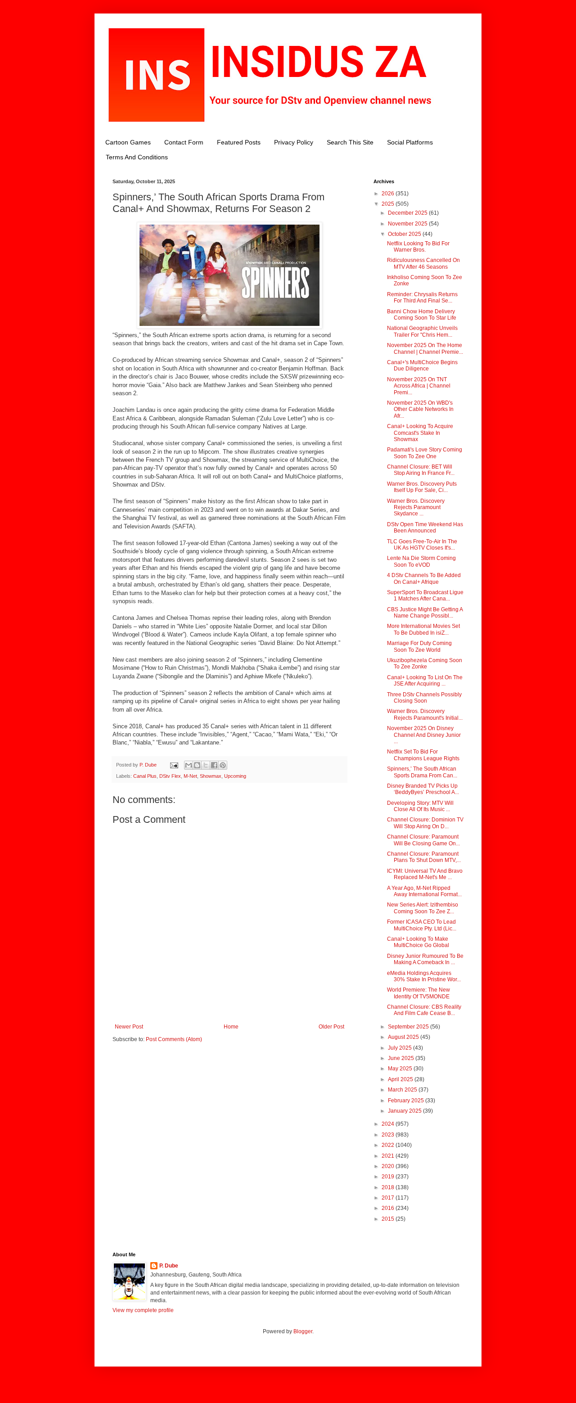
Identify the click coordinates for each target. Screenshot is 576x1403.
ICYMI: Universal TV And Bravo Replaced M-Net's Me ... (425, 874)
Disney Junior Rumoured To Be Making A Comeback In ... (425, 959)
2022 (389, 1145)
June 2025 (401, 1058)
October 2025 (405, 234)
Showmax (210, 776)
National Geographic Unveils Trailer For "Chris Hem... (422, 331)
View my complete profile (143, 1310)
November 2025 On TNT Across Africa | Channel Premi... (418, 386)
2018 (389, 1187)
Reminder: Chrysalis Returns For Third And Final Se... (422, 297)
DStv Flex (170, 776)
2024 (389, 1124)
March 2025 (403, 1090)
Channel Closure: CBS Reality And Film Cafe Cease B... (424, 1010)
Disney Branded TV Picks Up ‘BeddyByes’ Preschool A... (423, 789)
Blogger (302, 1331)
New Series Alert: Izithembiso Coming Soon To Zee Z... (422, 908)
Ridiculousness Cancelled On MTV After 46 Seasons (423, 263)
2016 (389, 1208)
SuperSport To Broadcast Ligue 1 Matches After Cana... (425, 595)
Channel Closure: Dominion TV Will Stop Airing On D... (425, 823)
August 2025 (404, 1037)
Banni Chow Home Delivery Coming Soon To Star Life (421, 314)
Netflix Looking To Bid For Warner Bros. (418, 246)
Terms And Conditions (137, 157)
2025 (389, 204)
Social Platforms (410, 142)
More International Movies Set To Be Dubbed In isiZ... (423, 629)
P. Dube (168, 1266)
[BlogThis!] (197, 765)
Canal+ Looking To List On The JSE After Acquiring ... (425, 680)
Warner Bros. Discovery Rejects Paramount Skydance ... (416, 507)
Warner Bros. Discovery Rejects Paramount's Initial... (425, 714)
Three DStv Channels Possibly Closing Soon (424, 697)
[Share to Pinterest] (222, 765)
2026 (389, 193)
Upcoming (235, 776)
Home (231, 1027)
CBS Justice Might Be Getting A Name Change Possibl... (425, 612)
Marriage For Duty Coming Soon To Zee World (419, 646)
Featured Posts (239, 142)
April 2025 (401, 1079)
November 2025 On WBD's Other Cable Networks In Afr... (420, 409)
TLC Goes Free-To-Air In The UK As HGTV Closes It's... (422, 544)
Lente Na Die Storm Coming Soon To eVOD (421, 561)
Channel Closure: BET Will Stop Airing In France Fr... (420, 470)
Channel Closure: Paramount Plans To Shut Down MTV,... (424, 857)
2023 (389, 1135)
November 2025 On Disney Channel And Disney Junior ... (424, 734)
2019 (389, 1176)
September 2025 (409, 1027)
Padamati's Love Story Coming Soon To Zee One (424, 453)
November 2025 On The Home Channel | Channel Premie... (425, 348)
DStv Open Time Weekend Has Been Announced (425, 527)
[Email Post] (174, 764)
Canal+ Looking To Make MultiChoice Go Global (418, 942)
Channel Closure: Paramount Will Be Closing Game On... (423, 840)
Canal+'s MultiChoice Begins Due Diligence (422, 365)
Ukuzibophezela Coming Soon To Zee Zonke (424, 663)
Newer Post (129, 1027)
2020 (389, 1166)
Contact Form (183, 142)
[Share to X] (205, 765)
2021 (389, 1156)
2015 (389, 1219)
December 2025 (408, 213)
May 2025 (401, 1068)
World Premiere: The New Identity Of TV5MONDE (418, 993)
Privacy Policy (293, 142)
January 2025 (405, 1111)
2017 (389, 1198)
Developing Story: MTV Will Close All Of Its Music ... (420, 806)
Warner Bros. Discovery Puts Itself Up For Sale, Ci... (422, 487)
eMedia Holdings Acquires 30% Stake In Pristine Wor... (424, 976)
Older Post (331, 1027)
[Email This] (188, 765)
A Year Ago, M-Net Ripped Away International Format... (424, 891)
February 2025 (406, 1100)
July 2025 (400, 1048)
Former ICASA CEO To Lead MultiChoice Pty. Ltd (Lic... (421, 925)
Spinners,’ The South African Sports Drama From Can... (422, 772)
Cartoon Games (128, 142)
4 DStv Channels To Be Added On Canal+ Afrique (424, 578)
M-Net (190, 776)
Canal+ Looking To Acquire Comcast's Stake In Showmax (420, 432)
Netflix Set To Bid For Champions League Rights (423, 755)
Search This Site (350, 142)
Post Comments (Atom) (174, 1039)
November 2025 (408, 224)
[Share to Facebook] (214, 765)
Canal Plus (145, 776)
